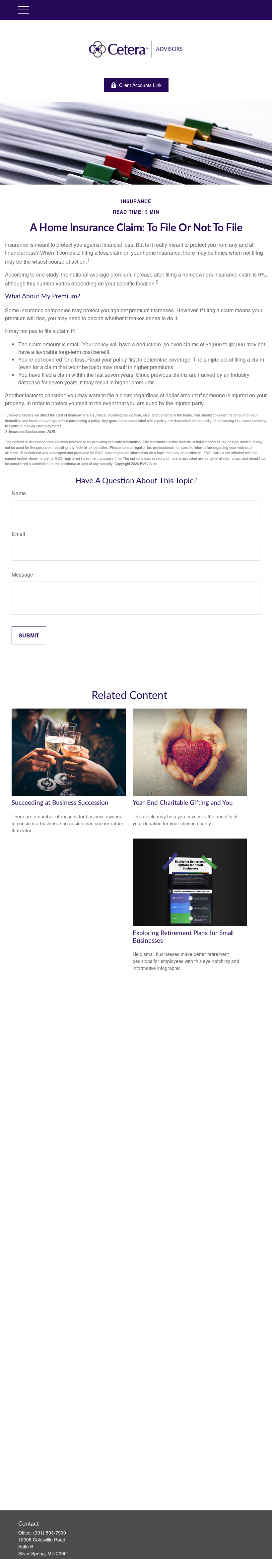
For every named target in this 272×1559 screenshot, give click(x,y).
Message (22, 574)
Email (18, 534)
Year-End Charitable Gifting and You (183, 803)
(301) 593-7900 (49, 1532)
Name (19, 493)
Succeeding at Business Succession (60, 803)
